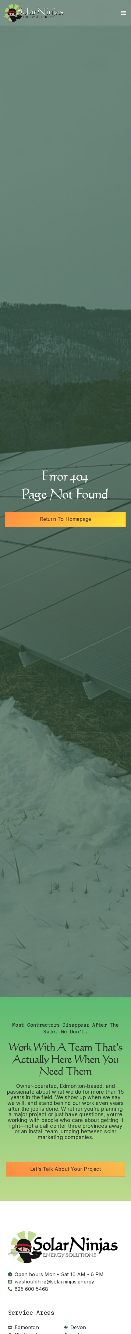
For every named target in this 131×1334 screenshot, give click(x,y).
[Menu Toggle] (123, 13)
